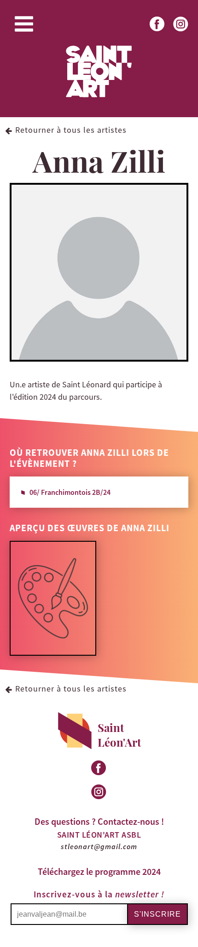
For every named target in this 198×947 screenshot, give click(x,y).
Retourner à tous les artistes (71, 130)
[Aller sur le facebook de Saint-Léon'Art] (157, 32)
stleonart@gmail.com (99, 846)
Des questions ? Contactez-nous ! (99, 821)
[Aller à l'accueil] (99, 96)
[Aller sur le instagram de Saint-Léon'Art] (181, 32)
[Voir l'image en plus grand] (53, 652)
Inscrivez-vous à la (99, 894)
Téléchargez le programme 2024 (99, 871)
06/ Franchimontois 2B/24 (70, 492)
